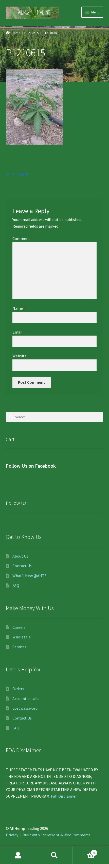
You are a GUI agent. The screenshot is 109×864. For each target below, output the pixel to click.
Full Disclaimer (64, 796)
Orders (18, 688)
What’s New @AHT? (29, 575)
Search (54, 855)
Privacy (12, 834)
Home (16, 32)
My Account (18, 855)
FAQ (15, 585)
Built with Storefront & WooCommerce (56, 834)
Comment (22, 238)
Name (18, 308)
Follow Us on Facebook (31, 466)
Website (19, 355)
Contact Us (22, 565)
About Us (20, 556)
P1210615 (31, 32)
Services (19, 646)
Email (18, 332)
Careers (19, 627)
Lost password (25, 708)
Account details (25, 698)
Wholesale (21, 636)
